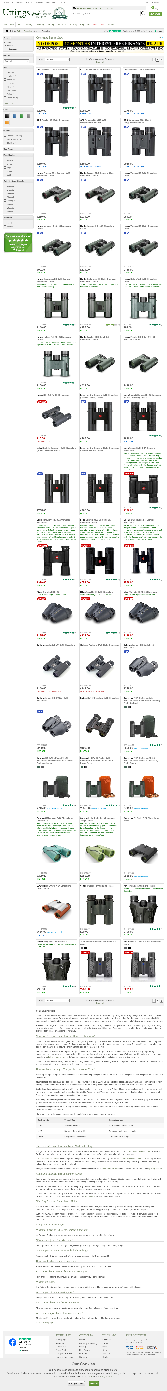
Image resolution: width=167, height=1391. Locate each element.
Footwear (62, 24)
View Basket (155, 14)
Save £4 (41, 599)
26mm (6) (11, 204)
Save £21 (42, 402)
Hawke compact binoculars (140, 1151)
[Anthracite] (129, 706)
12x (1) (10, 164)
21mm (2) (11, 189)
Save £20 (129, 599)
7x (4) (9, 167)
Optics (20, 24)
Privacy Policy (105, 1376)
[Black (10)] (7, 115)
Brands (111, 24)
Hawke (105, 1356)
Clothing (73, 24)
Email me (56, 691)
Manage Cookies (76, 1384)
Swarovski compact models (135, 1158)
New (40, 74)
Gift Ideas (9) (12, 143)
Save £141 (85, 546)
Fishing (29, 24)
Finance (62, 2)
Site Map (39, 2)
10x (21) (10, 160)
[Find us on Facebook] (12, 1345)
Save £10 (85, 599)
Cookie (88, 1376)
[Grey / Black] (82, 947)
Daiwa (105, 1350)
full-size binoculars (56, 1056)
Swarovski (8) (12, 97)
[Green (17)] (21, 115)
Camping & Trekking (45, 24)
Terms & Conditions (64, 1356)
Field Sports (8, 24)
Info (159, 37)
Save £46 (129, 952)
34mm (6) (11, 211)
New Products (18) (14, 139)
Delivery (19, 2)
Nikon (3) (10, 86)
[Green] (125, 706)
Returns (29, 2)
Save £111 (42, 546)
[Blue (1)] (14, 115)
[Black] (86, 947)
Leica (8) (10, 83)
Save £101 (129, 474)
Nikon (105, 1346)
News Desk (50, 2)
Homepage (61, 1339)
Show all (100, 61)
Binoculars (28, 31)
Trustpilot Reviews (64, 1353)
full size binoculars (110, 1168)
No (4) (9, 223)
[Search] (143, 13)
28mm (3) (11, 207)
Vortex (105, 1343)
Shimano (106, 1353)
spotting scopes (155, 1168)
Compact (13, 49)
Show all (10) (9, 103)
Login (147, 2)
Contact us (61, 1346)
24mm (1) (11, 197)
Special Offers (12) (14, 135)
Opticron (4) (11, 90)
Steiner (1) (11, 94)
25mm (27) (11, 200)
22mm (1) (11, 193)
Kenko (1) (11, 79)
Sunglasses (85, 24)
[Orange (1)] (7, 122)
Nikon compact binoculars (47, 1158)
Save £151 (129, 546)
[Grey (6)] (28, 115)
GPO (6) (10, 72)
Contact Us (8, 2)
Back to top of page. (44, 1322)
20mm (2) (11, 186)
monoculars (89, 1196)
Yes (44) (10, 226)
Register (155, 2)
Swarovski (107, 1339)
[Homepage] (35, 12)
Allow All (94, 1384)
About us (60, 1343)
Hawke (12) (11, 76)
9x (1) (9, 174)
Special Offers (99, 24)
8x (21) (10, 171)
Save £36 (85, 952)
